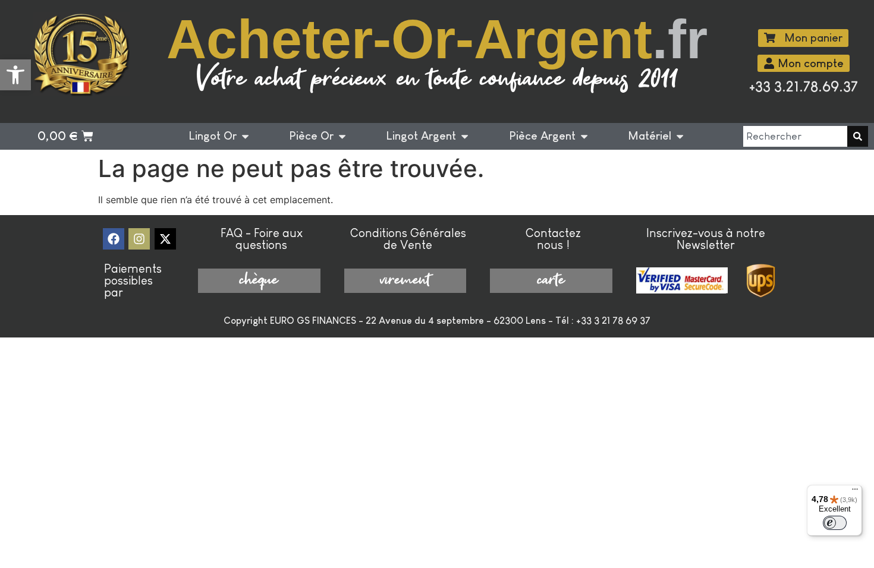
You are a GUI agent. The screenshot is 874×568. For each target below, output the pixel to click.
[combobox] (795, 136)
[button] (15, 74)
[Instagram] (139, 239)
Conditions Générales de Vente (408, 238)
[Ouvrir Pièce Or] (342, 136)
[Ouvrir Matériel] (680, 136)
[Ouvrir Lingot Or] (245, 136)
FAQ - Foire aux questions (262, 238)
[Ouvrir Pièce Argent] (584, 136)
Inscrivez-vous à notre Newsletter (705, 238)
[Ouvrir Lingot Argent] (464, 136)
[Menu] (855, 492)
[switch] (835, 523)
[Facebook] (113, 239)
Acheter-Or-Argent (437, 39)
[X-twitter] (165, 239)
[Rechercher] (857, 136)
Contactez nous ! (553, 238)
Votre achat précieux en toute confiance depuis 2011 (437, 80)
